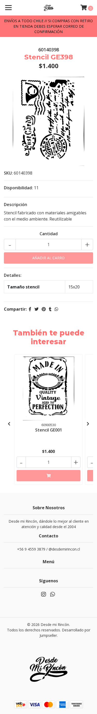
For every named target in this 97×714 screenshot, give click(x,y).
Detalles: (12, 275)
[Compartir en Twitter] (36, 309)
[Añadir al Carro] (48, 475)
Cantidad (49, 234)
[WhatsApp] (52, 595)
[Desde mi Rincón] (48, 7)
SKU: (8, 173)
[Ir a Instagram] (43, 595)
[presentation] (9, 424)
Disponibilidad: (18, 188)
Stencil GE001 (48, 430)
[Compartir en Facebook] (30, 309)
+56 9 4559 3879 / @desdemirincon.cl (48, 549)
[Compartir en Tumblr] (50, 309)
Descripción (15, 204)
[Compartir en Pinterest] (44, 309)
